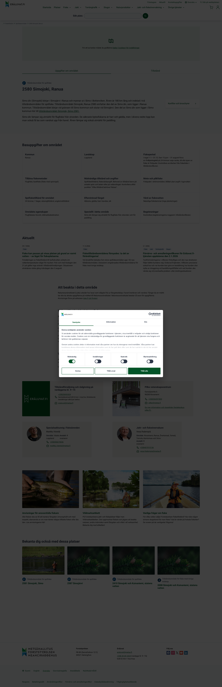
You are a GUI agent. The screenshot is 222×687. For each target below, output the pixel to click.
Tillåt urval (111, 371)
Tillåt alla (144, 371)
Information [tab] (111, 322)
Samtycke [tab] (76, 322)
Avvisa (77, 371)
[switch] (98, 361)
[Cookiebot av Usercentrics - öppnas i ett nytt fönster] (150, 314)
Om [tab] (145, 322)
